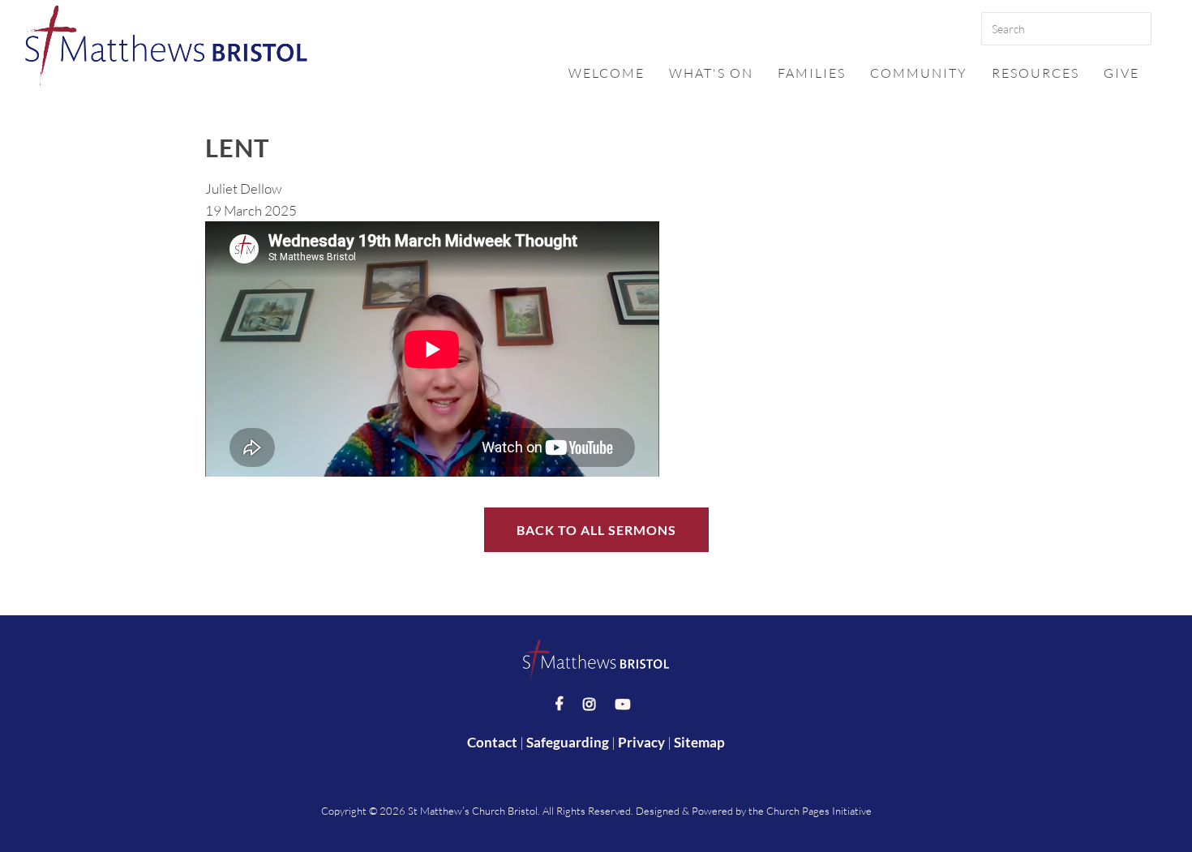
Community (918, 73)
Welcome (606, 73)
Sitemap (699, 742)
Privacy (641, 742)
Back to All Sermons (596, 529)
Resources (1035, 73)
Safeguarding (567, 742)
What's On (711, 73)
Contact (492, 742)
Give (1121, 73)
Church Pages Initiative (819, 810)
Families (812, 73)
